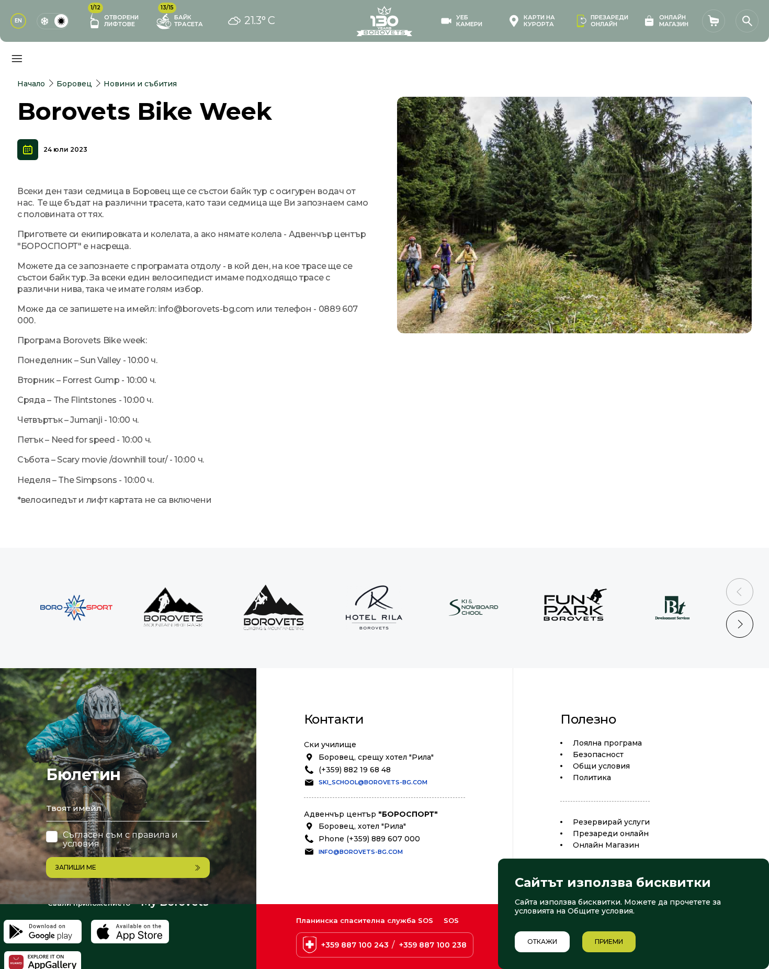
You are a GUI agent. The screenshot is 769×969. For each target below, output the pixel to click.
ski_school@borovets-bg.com (373, 782)
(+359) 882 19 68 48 (355, 769)
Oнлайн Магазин (606, 845)
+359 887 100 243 (355, 945)
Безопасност (598, 754)
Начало (31, 83)
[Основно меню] (16, 58)
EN (18, 20)
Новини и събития (140, 83)
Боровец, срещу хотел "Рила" (376, 757)
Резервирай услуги (611, 822)
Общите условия (600, 911)
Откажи (542, 941)
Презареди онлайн (611, 833)
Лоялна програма (607, 743)
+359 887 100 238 (433, 945)
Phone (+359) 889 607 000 (369, 838)
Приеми (609, 941)
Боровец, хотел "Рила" (362, 826)
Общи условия (601, 766)
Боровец (74, 83)
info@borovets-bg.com (361, 851)
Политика (592, 777)
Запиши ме (75, 867)
